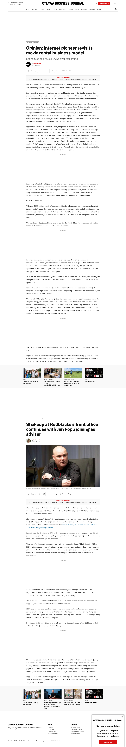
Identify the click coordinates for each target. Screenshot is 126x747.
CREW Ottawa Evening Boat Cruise (30, 382)
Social (24, 379)
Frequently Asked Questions (78, 731)
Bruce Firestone (37, 63)
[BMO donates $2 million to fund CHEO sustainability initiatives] (53, 373)
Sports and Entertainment (33, 42)
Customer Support (75, 733)
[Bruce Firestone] (29, 64)
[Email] (43, 71)
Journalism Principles (53, 733)
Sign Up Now (108, 742)
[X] (52, 71)
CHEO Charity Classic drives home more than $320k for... (72, 383)
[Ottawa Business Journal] (63, 3)
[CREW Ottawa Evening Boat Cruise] (32, 373)
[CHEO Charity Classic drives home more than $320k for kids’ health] (73, 373)
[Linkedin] (56, 71)
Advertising (51, 729)
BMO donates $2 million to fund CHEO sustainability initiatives (52, 383)
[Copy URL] (39, 71)
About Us (50, 728)
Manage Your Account (76, 729)
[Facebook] (48, 71)
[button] (116, 9)
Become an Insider (75, 728)
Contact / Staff (52, 731)
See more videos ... (91, 381)
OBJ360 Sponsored (48, 379)
